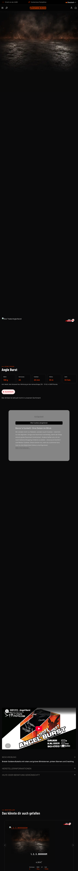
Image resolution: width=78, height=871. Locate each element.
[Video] (70, 320)
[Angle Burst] (39, 337)
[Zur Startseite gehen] (38, 8)
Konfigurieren (39, 416)
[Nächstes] (73, 845)
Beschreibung (9, 757)
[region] (39, 339)
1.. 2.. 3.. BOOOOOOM (39, 854)
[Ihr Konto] (71, 8)
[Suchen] (6, 8)
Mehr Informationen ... (22, 448)
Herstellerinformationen (16, 768)
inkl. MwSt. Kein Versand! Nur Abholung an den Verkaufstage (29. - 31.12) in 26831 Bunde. (30, 384)
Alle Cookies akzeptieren (39, 423)
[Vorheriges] (5, 845)
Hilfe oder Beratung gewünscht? (21, 775)
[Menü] (2, 8)
